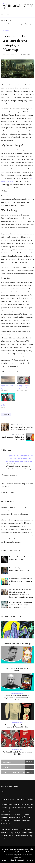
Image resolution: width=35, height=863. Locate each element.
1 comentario (25, 54)
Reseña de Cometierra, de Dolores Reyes (17, 643)
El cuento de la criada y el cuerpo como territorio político (7, 403)
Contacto (30, 860)
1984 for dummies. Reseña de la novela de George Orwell (23, 387)
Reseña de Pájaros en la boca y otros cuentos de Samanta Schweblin (17, 726)
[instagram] (3, 791)
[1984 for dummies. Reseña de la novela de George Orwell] (23, 380)
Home (4, 860)
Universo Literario (20, 849)
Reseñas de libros (17, 641)
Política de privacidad (17, 860)
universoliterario (10, 55)
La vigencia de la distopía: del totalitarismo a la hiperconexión (7, 387)
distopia (6, 414)
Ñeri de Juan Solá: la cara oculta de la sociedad (17, 669)
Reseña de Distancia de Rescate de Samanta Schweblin (17, 753)
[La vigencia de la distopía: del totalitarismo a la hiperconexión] (8, 380)
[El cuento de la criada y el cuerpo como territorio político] (8, 397)
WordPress (20, 855)
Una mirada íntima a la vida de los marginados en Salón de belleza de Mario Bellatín (17, 698)
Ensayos (6, 30)
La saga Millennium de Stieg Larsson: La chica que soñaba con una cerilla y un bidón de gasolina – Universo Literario (19, 458)
